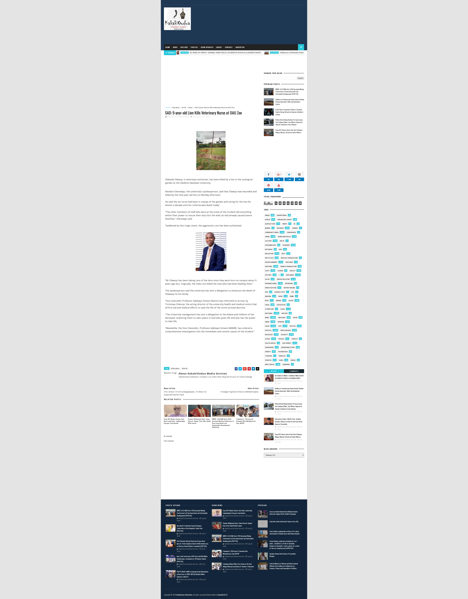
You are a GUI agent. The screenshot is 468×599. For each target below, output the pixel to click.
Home (167, 47)
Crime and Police (284, 236)
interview (289, 283)
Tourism (268, 356)
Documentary (270, 245)
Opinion (281, 322)
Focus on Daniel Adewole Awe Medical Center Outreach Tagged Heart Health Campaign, (283, 512)
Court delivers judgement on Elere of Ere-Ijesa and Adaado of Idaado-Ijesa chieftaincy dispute (284, 532)
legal (267, 305)
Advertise (240, 47)
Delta (282, 241)
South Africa (270, 343)
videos (293, 360)
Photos (194, 47)
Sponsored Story (288, 347)
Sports (268, 352)
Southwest (286, 343)
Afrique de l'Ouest (285, 219)
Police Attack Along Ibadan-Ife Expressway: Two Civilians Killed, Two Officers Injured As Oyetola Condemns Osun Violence (289, 122)
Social (267, 339)
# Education (175, 368)
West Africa (269, 364)
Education (233, 52)
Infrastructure (283, 279)
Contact (229, 47)
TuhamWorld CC (222, 594)
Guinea (280, 271)
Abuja (267, 215)
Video (281, 360)
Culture (268, 241)
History (184, 47)
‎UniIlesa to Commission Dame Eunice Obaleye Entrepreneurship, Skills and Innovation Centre (276, 52)
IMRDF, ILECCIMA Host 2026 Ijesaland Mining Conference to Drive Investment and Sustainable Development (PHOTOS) (223, 423)
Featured (289, 262)
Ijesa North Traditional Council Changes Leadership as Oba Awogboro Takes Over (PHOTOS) (190, 528)
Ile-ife (184, 107)
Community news (272, 232)
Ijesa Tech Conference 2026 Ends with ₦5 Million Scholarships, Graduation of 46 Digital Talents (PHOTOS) (192, 559)
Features (268, 266)
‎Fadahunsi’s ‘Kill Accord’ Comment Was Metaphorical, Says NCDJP (246, 421)
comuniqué (291, 232)
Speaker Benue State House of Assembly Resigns (282, 554)
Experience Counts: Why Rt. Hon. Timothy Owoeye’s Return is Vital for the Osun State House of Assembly (288, 421)
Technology (283, 352)
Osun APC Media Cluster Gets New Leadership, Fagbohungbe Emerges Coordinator (174, 421)
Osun (267, 326)
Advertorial (282, 215)
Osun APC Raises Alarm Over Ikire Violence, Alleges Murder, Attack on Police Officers (289, 131)
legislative (281, 305)
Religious (269, 334)
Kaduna (268, 296)
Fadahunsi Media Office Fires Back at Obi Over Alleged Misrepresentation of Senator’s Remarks (238, 565)
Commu (295, 228)
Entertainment (271, 262)
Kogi (267, 300)
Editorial (269, 249)
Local (282, 309)
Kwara (278, 300)
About (219, 47)
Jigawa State (280, 292)
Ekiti (283, 254)
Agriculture (270, 224)
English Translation (289, 258)
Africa (267, 219)
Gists (267, 271)
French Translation (288, 266)
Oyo (279, 326)
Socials (281, 339)
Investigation (270, 288)
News (175, 47)
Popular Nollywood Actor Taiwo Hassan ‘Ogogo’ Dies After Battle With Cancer (199, 421)
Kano (280, 296)
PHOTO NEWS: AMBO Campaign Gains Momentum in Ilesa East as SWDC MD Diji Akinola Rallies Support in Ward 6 (192, 574)
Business (280, 228)
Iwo (266, 292)
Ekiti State (269, 258)
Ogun (295, 317)
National (269, 313)
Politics (268, 330)
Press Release (286, 330)
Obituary (282, 317)
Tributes (282, 356)
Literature (269, 309)
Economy (286, 245)
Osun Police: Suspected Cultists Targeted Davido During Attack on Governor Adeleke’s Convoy (289, 112)
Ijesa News (290, 275)
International (271, 283)
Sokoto (295, 339)
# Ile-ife (184, 368)
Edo (280, 249)
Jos (293, 292)
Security (284, 334)
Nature (285, 313)
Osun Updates (207, 47)
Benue (285, 224)
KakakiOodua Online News (184, 594)
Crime (267, 236)
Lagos (291, 300)
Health (292, 271)
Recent (274, 371)
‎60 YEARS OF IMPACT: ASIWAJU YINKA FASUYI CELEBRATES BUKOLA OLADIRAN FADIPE (184, 52)
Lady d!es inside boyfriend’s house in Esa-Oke (283, 521)
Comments (294, 371)
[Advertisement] (259, 25)
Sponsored (269, 347)
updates (268, 360)
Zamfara (286, 364)
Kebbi (292, 296)
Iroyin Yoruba (289, 288)
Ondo (267, 322)
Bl (294, 224)
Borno (267, 228)
